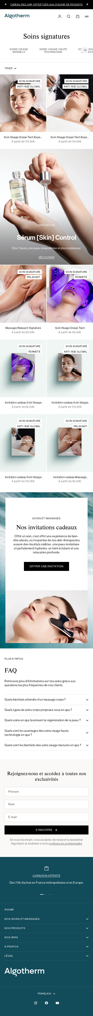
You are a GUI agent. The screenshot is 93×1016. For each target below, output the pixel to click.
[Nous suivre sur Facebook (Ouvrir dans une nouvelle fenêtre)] (46, 1003)
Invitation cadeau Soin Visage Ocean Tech (23, 403)
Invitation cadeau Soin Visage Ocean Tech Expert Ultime (70, 403)
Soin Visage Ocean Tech (70, 328)
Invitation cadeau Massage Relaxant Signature (69, 477)
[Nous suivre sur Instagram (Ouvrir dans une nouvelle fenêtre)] (35, 1003)
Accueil (9, 909)
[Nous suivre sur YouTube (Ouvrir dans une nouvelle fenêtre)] (57, 1003)
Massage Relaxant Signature (23, 328)
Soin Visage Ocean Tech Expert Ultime (23, 137)
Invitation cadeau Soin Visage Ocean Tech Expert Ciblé (23, 477)
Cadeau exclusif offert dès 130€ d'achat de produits (46, 4)
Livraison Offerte (46, 875)
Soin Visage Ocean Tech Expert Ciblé (70, 137)
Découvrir (47, 257)
